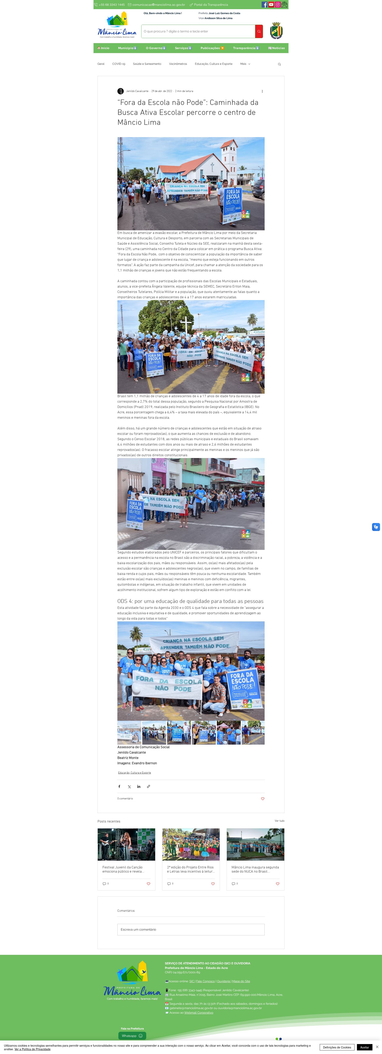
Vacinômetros (178, 63)
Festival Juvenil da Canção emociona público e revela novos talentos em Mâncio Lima (126, 869)
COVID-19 (118, 63)
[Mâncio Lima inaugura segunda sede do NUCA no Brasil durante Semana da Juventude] (255, 844)
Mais (243, 63)
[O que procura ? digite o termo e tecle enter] (259, 31)
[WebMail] (284, 5)
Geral (100, 63)
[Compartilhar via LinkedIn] (139, 786)
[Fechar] (377, 1047)
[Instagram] (278, 5)
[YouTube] (271, 5)
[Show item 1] (129, 733)
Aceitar (364, 1047)
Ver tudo (280, 821)
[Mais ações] (262, 91)
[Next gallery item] (260, 671)
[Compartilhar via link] (148, 786)
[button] (128, 48)
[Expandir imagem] (191, 671)
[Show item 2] (154, 733)
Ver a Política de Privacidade (33, 1049)
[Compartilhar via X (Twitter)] (129, 786)
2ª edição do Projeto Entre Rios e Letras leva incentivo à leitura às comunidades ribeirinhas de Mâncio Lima (190, 869)
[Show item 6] (254, 733)
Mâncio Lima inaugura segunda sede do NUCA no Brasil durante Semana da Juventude (255, 869)
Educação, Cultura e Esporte (213, 63)
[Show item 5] (229, 733)
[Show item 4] (204, 733)
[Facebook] (265, 5)
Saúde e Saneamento (147, 63)
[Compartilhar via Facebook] (119, 786)
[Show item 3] (179, 733)
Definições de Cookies (337, 1047)
